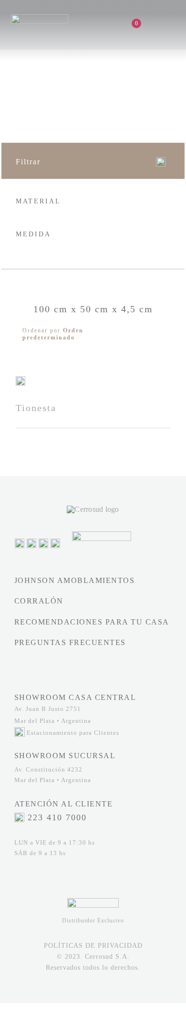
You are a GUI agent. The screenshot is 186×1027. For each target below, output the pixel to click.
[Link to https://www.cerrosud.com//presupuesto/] (145, 23)
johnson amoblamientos (74, 580)
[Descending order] (161, 334)
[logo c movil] (39, 18)
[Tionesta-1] (20, 380)
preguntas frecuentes (70, 642)
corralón (38, 601)
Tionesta (36, 407)
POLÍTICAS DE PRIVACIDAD (93, 945)
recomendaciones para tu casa (91, 622)
